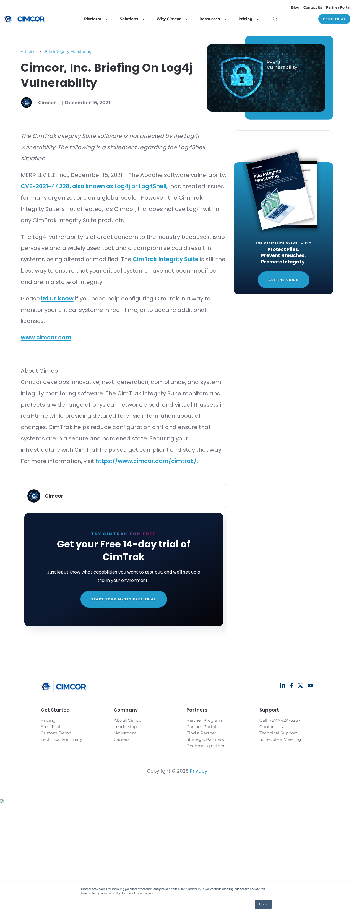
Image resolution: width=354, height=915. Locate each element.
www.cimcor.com (46, 337)
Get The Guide (284, 280)
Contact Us (312, 7)
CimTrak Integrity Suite (165, 259)
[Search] (275, 19)
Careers (121, 739)
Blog (295, 7)
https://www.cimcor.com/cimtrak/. (146, 461)
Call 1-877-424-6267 (279, 720)
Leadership (125, 726)
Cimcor (47, 102)
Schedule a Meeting (280, 739)
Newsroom (125, 733)
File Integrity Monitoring (68, 51)
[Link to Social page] (282, 685)
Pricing (48, 720)
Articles (28, 51)
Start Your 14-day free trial (123, 599)
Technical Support (278, 733)
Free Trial (334, 19)
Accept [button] (263, 904)
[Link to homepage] (24, 19)
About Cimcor (128, 720)
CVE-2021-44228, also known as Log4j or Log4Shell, (95, 186)
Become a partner (205, 745)
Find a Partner (201, 733)
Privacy (198, 771)
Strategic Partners (205, 739)
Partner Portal (338, 7)
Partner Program (204, 720)
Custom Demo (56, 733)
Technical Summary (61, 739)
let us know (57, 298)
